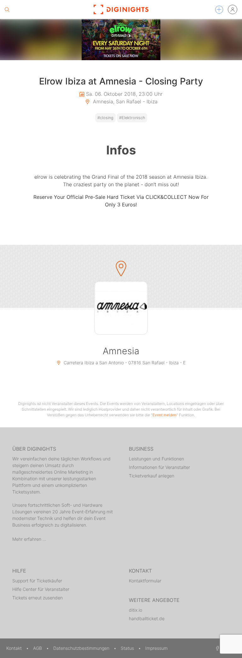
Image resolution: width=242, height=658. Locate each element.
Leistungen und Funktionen (156, 458)
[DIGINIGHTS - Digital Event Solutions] (121, 9)
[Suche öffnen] (7, 9)
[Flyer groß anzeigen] (121, 39)
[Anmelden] (232, 9)
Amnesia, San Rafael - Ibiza (124, 101)
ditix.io (135, 610)
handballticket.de (146, 618)
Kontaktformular (145, 580)
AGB (38, 648)
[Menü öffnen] (219, 10)
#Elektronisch (132, 117)
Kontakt (14, 648)
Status (128, 648)
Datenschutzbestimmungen (82, 648)
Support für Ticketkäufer (37, 580)
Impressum (156, 648)
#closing (105, 117)
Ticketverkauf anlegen (151, 475)
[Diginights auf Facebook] (216, 648)
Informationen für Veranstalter (159, 467)
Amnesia (121, 350)
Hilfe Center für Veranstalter (40, 589)
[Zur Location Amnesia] (121, 308)
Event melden (164, 415)
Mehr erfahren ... (29, 539)
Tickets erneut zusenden (37, 597)
